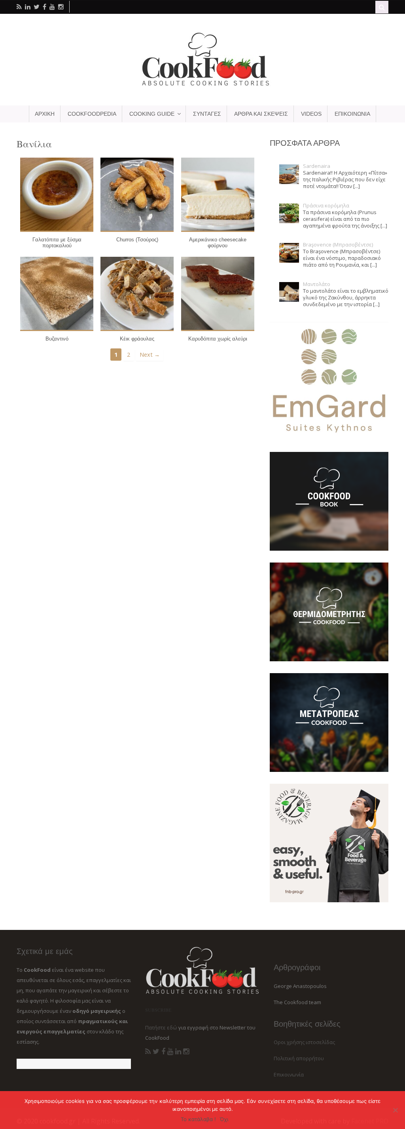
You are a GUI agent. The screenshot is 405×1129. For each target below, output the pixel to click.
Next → (150, 354)
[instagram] (61, 7)
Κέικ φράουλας (137, 339)
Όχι (224, 1119)
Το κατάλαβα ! (198, 1119)
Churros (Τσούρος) (137, 240)
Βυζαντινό (56, 339)
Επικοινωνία (289, 1074)
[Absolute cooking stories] (202, 85)
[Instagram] (186, 1051)
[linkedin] (27, 7)
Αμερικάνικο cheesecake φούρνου (217, 243)
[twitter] (37, 7)
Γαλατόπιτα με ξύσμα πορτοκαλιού (56, 243)
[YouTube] (170, 1051)
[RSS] (148, 1051)
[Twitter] (156, 1051)
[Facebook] (163, 1051)
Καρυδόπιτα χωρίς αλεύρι (217, 339)
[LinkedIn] (178, 1051)
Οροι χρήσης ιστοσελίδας (304, 1042)
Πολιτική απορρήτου (299, 1058)
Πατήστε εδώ (161, 1027)
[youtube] (52, 7)
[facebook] (44, 7)
